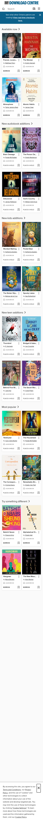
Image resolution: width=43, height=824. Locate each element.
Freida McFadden (11, 157)
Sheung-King (9, 535)
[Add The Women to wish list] (38, 71)
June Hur (8, 391)
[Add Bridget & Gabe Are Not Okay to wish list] (38, 354)
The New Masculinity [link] (30, 576)
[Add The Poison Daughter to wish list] (38, 165)
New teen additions (13, 312)
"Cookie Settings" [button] (19, 808)
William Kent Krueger (31, 202)
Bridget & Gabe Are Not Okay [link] (30, 343)
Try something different (15, 501)
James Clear (29, 107)
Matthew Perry (10, 63)
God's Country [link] (29, 199)
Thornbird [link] (7, 343)
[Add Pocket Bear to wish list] (38, 259)
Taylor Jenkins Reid (11, 107)
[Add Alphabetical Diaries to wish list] (38, 543)
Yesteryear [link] (7, 438)
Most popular (9, 407)
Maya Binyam (9, 579)
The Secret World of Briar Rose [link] (30, 388)
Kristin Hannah (30, 63)
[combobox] (16, 9)
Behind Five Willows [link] (10, 388)
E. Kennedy (9, 346)
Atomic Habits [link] (29, 104)
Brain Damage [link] (9, 154)
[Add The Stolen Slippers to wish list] (18, 304)
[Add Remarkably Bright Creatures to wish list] (38, 493)
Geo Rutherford (30, 296)
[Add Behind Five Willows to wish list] (18, 398)
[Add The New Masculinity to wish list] (38, 587)
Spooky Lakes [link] (29, 293)
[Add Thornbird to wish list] (18, 354)
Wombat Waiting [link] (10, 249)
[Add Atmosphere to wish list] (18, 115)
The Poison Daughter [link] (30, 154)
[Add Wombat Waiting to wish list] (18, 259)
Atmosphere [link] (8, 104)
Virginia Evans (10, 485)
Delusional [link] (7, 199)
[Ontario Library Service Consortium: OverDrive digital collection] (21, 2)
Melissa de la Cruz (11, 296)
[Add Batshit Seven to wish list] (18, 543)
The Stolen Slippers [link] (10, 293)
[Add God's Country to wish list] (38, 209)
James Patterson (10, 202)
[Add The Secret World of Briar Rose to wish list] (38, 398)
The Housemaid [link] (29, 438)
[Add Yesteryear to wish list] (18, 448)
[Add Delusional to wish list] (18, 209)
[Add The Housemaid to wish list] (38, 448)
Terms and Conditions (12, 790)
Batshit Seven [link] (8, 532)
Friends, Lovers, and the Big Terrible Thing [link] (10, 60)
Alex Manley (29, 579)
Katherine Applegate (11, 252)
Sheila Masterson (31, 157)
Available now (10, 29)
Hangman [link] (7, 576)
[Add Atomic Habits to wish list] (38, 115)
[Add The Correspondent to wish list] (18, 493)
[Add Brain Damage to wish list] (18, 165)
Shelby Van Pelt (30, 485)
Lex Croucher (29, 346)
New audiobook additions (16, 123)
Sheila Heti (28, 535)
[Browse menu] (39, 8)
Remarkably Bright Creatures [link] (30, 482)
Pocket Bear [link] (28, 249)
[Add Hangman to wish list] (18, 587)
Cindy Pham (29, 391)
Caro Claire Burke (11, 441)
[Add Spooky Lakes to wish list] (38, 304)
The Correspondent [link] (10, 482)
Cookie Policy (21, 817)
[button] (18, 60)
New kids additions (12, 218)
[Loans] (34, 9)
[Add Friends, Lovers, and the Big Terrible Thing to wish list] (18, 71)
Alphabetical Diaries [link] (30, 532)
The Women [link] (28, 60)
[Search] (3, 9)
